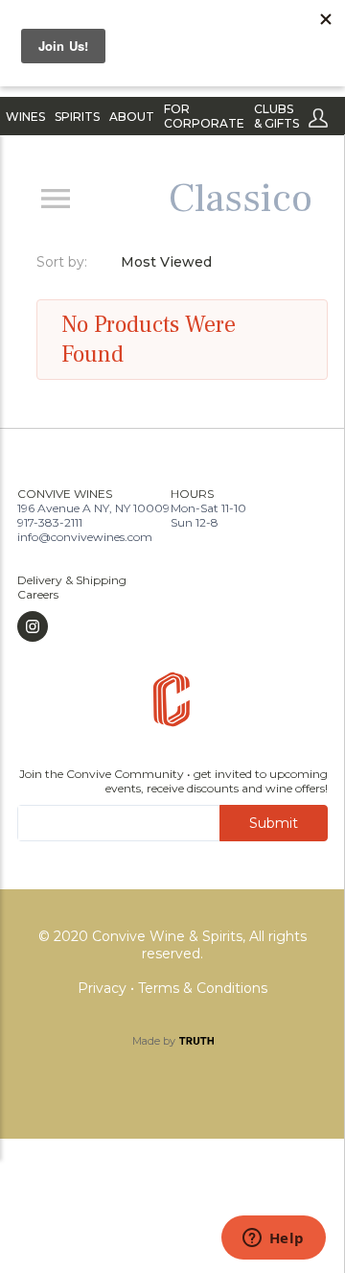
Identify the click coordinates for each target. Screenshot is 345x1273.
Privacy (104, 988)
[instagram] (71, 626)
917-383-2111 (49, 522)
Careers (37, 594)
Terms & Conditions (202, 988)
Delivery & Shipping (71, 580)
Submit (273, 823)
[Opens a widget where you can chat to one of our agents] (273, 1239)
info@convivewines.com (84, 537)
